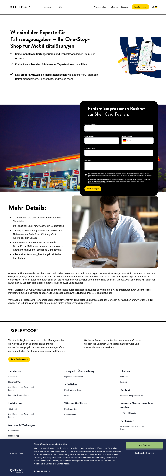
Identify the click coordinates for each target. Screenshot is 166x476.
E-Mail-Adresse (89, 149)
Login (66, 395)
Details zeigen (40, 471)
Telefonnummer (127, 136)
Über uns (115, 6)
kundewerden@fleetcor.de (131, 395)
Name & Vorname (90, 124)
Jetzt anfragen (93, 188)
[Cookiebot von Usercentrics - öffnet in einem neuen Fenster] (16, 471)
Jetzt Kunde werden (19, 359)
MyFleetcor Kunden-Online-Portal (132, 427)
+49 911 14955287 (128, 413)
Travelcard (12, 409)
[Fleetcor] (20, 7)
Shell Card (12, 376)
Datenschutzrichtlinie (94, 182)
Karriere (123, 382)
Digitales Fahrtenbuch (73, 376)
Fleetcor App (13, 436)
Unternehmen (89, 136)
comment (87, 161)
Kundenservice (70, 409)
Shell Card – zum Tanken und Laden (21, 388)
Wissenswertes (100, 6)
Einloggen (125, 6)
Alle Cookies (144, 445)
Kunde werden (140, 6)
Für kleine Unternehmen (18, 395)
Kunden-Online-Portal (73, 390)
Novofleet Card (15, 382)
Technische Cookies (144, 453)
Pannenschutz (14, 430)
